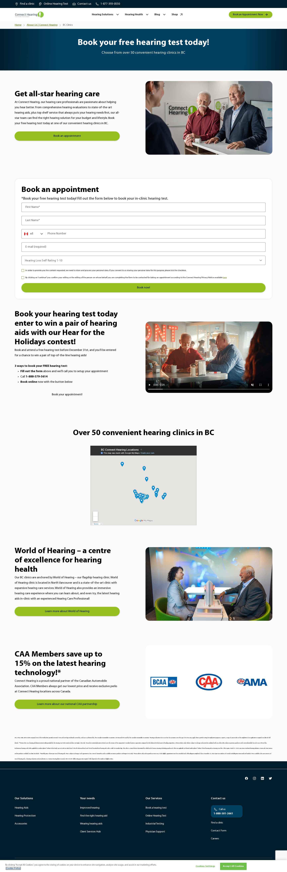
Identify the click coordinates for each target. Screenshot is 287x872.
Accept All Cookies (233, 866)
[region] (143, 866)
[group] (24, 4)
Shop (175, 14)
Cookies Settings (205, 866)
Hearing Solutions (102, 14)
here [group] (225, 278)
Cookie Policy (13, 868)
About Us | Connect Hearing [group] (42, 25)
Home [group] (18, 25)
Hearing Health (134, 14)
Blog (157, 14)
